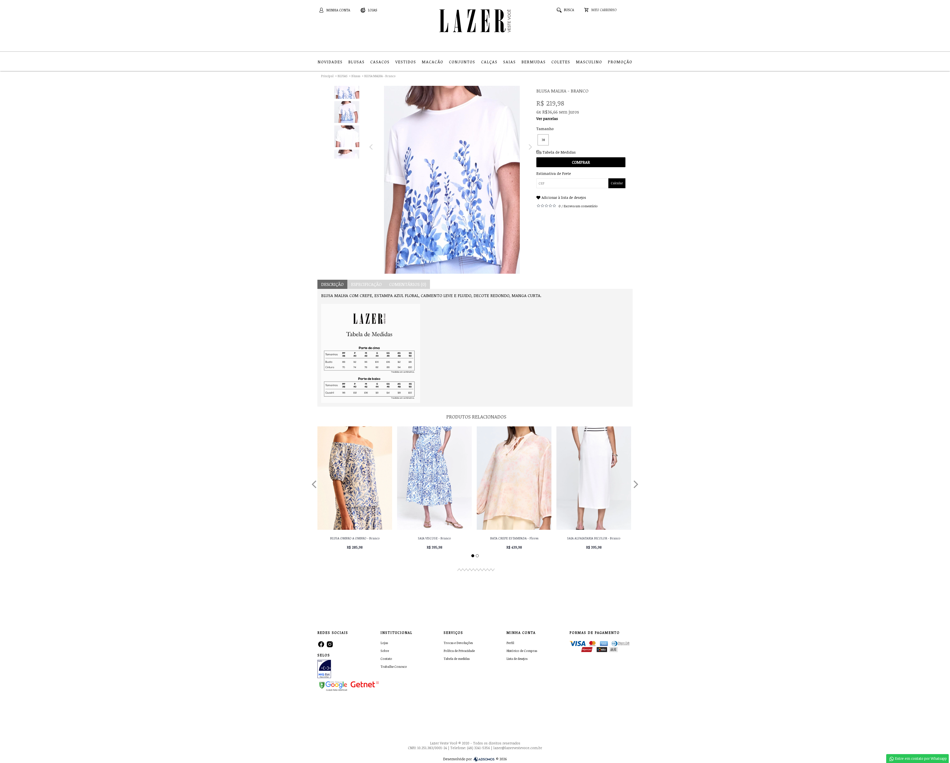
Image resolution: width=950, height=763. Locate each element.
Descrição (332, 284)
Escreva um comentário (581, 206)
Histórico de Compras (521, 650)
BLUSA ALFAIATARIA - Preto (355, 538)
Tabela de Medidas (559, 152)
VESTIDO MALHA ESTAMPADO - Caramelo (594, 538)
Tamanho (545, 128)
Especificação (366, 284)
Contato (386, 658)
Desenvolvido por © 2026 (475, 759)
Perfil (510, 643)
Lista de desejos (516, 658)
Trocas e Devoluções (458, 643)
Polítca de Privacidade (459, 650)
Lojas (384, 643)
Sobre (384, 650)
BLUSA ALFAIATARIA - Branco (434, 538)
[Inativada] (336, 670)
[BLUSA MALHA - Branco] (346, 86)
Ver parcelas (547, 118)
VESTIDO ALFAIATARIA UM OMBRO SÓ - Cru (514, 538)
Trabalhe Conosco (393, 666)
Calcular (617, 183)
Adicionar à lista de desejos (564, 197)
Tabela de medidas (457, 658)
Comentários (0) (407, 284)
